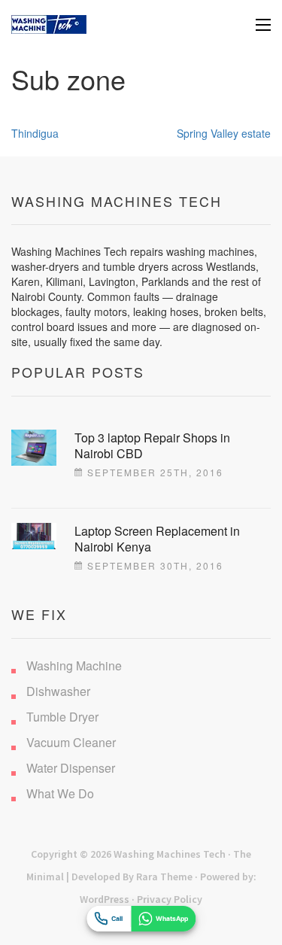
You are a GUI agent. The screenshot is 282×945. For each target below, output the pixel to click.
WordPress (104, 899)
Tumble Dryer (62, 716)
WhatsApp (172, 918)
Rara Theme (164, 876)
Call (117, 918)
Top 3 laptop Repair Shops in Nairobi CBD (152, 445)
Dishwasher (58, 691)
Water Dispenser (70, 767)
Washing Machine (74, 665)
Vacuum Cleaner (71, 742)
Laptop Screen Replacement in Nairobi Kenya (157, 539)
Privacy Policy (169, 899)
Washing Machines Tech (170, 854)
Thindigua (35, 133)
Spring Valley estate (224, 133)
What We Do (60, 793)
